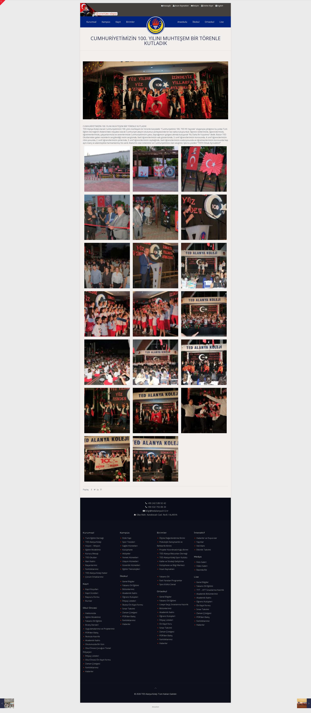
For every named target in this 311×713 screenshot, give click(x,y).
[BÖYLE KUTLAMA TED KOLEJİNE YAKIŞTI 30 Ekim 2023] (304, 703)
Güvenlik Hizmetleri (131, 565)
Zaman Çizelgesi (92, 663)
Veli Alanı (200, 545)
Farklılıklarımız (91, 569)
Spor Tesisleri (128, 542)
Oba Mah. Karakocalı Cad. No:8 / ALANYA (157, 514)
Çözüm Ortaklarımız (94, 577)
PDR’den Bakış (91, 632)
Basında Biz (201, 569)
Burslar (88, 601)
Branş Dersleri (92, 625)
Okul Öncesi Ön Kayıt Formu (98, 659)
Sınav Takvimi (128, 608)
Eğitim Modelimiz (93, 549)
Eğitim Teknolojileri (131, 569)
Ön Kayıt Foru (165, 624)
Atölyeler (126, 553)
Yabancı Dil (164, 576)
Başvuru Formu (92, 597)
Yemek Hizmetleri (130, 557)
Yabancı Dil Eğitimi (93, 621)
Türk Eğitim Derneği (94, 538)
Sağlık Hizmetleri (130, 545)
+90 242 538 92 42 (157, 503)
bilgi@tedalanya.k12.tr (157, 510)
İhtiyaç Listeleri (92, 656)
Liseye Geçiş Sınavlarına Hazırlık (173, 604)
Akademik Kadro (92, 640)
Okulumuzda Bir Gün (94, 644)
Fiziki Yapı (126, 538)
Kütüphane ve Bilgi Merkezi (172, 565)
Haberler (89, 671)
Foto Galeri (201, 562)
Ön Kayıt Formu (203, 605)
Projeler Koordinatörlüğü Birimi (173, 549)
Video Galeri (201, 566)
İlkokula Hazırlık (92, 636)
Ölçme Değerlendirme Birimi (172, 538)
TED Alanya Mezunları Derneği (173, 553)
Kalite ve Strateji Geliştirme (171, 561)
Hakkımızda (90, 613)
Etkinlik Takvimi (203, 549)
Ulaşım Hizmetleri (130, 561)
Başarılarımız (91, 565)
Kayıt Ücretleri (91, 593)
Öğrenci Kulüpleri (130, 597)
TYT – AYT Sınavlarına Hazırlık (210, 590)
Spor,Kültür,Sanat (167, 584)
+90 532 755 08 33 (157, 506)
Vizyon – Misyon (92, 545)
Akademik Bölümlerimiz (207, 593)
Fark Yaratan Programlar (170, 580)
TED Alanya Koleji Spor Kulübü (173, 557)
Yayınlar (200, 542)
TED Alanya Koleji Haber (96, 573)
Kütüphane (127, 549)
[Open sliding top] (2, 2)
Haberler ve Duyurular (206, 538)
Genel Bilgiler (128, 581)
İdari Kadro (90, 561)
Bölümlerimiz (128, 589)
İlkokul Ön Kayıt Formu (132, 604)
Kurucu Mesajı (91, 553)
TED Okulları (91, 557)
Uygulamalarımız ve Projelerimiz (100, 628)
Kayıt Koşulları (91, 589)
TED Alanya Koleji (93, 542)
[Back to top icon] (155, 688)
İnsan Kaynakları (166, 569)
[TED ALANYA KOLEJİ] (155, 25)
